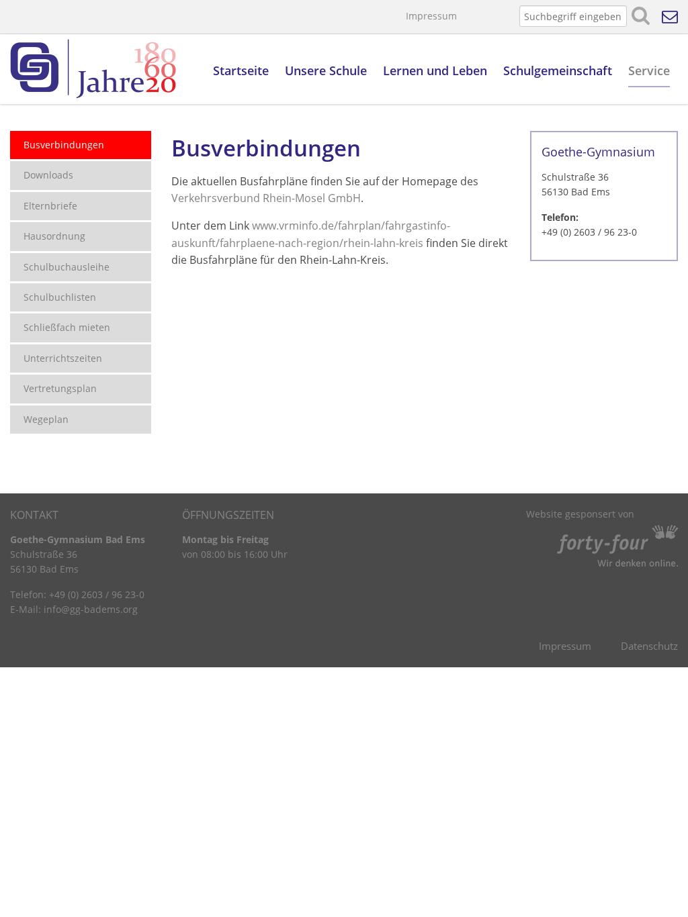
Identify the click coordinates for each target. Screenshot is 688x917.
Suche (641, 16)
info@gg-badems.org (91, 609)
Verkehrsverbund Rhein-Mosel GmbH (266, 198)
